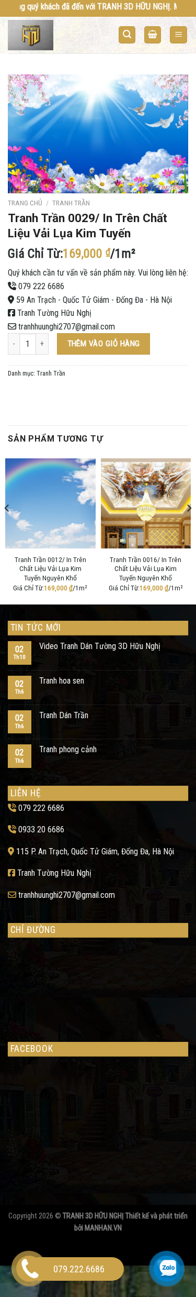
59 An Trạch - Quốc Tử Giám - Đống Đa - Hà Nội (94, 300)
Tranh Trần (71, 203)
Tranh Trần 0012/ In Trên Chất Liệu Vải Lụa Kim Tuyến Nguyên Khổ (50, 568)
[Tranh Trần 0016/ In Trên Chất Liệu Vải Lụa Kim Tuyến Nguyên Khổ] (146, 503)
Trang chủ (25, 203)
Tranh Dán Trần (63, 715)
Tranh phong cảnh (68, 749)
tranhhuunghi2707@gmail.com (66, 327)
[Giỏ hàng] (152, 34)
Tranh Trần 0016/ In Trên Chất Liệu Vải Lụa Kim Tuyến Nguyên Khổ (145, 568)
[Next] (188, 529)
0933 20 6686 (41, 829)
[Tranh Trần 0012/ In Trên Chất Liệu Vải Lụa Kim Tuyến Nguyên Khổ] (50, 503)
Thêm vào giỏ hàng (103, 343)
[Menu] (178, 34)
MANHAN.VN (103, 1228)
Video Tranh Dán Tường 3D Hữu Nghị (99, 646)
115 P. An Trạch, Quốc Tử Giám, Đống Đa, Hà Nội (95, 851)
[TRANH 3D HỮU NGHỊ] (48, 35)
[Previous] (7, 529)
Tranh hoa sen (61, 681)
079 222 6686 (41, 286)
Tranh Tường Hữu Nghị (54, 313)
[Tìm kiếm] (127, 34)
